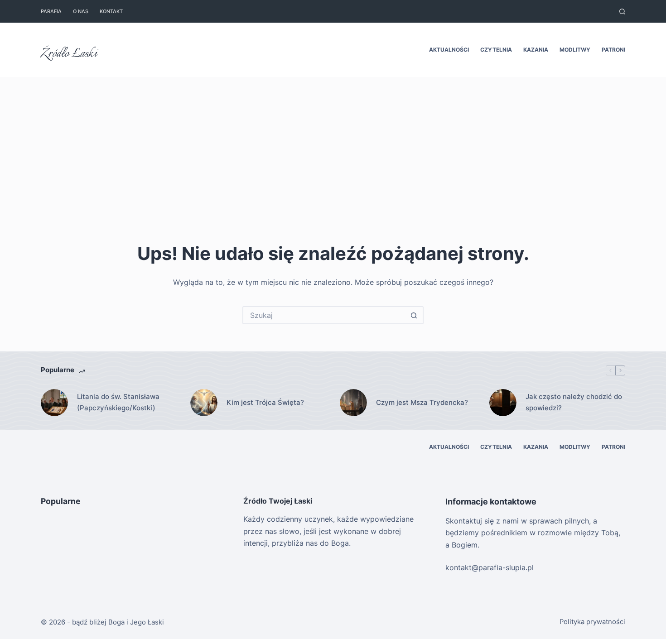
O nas (80, 11)
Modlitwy (575, 49)
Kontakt (111, 11)
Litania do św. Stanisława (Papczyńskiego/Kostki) (118, 402)
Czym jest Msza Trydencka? (422, 402)
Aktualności (449, 49)
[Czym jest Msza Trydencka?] (353, 402)
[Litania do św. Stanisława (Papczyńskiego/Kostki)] (54, 402)
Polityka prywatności (592, 622)
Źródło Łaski (69, 54)
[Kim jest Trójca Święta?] (203, 402)
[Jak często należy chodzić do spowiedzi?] (502, 402)
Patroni (613, 49)
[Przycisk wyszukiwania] (414, 315)
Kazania (535, 49)
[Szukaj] (622, 11)
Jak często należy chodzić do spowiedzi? (574, 402)
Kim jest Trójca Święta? (265, 402)
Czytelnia (496, 49)
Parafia (51, 11)
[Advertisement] (333, 145)
